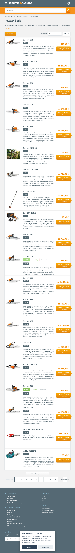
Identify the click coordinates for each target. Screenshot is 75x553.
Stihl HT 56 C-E (29, 191)
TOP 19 (26, 432)
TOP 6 (25, 151)
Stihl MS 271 (28, 105)
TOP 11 (26, 263)
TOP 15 (26, 345)
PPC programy (11, 515)
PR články (10, 498)
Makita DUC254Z (29, 451)
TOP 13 (26, 302)
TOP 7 (25, 172)
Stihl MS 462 (28, 321)
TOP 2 (25, 64)
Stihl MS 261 (28, 83)
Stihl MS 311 (28, 300)
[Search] (68, 10)
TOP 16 (26, 367)
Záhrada (27, 16)
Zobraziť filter (10, 33)
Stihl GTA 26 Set (29, 213)
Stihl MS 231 (28, 126)
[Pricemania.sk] (20, 3)
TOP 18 (26, 410)
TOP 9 (25, 216)
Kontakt (44, 498)
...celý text (7, 28)
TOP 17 (26, 393)
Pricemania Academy (48, 510)
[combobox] (55, 34)
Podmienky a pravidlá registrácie (16, 503)
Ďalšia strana (65, 479)
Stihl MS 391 (28, 256)
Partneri (9, 512)
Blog (43, 500)
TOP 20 (26, 454)
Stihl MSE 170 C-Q (30, 61)
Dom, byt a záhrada (19, 16)
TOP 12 (26, 281)
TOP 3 (25, 86)
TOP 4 (25, 107)
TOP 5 (25, 129)
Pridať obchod (11, 510)
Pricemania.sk (8, 16)
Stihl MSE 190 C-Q (30, 364)
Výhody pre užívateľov (13, 500)
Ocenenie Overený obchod (14, 523)
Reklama (9, 521)
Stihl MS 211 (28, 386)
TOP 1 (25, 43)
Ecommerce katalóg (47, 512)
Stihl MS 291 (28, 40)
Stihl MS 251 (28, 408)
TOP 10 (26, 237)
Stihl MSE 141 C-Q (30, 148)
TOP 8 (25, 194)
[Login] (68, 3)
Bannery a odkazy (12, 519)
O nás (43, 496)
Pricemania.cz (46, 508)
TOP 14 (26, 324)
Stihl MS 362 (28, 235)
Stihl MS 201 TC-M (30, 170)
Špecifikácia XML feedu (13, 517)
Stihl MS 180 (28, 343)
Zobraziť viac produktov (37, 474)
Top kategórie (11, 496)
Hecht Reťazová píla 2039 (33, 429)
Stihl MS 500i (28, 278)
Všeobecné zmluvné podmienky (16, 526)
